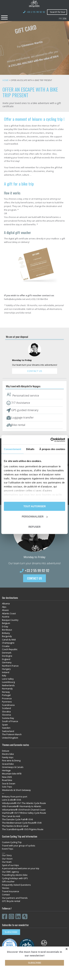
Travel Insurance (10, 891)
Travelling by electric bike (14, 874)
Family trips (7, 757)
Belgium (6, 623)
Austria (5, 616)
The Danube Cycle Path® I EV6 (17, 819)
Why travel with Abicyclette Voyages (23, 386)
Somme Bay (8, 718)
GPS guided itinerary (24, 410)
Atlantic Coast (9, 613)
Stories (5, 887)
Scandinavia (8, 704)
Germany (7, 662)
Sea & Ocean (8, 783)
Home (5, 80)
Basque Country (10, 619)
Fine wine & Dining (11, 760)
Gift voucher (8, 881)
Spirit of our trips (10, 865)
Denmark (6, 652)
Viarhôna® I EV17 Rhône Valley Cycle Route (24, 812)
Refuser (34, 526)
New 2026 (7, 776)
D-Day (5, 626)
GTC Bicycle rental (11, 901)
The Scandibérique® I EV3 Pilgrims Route (22, 829)
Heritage (6, 770)
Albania (6, 603)
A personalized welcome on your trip (20, 868)
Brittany (6, 633)
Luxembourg (8, 682)
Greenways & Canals (12, 767)
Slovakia (6, 711)
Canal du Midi (9, 639)
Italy (4, 675)
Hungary (6, 668)
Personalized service (25, 395)
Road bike (7, 780)
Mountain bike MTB (11, 773)
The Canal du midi (11, 816)
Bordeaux (7, 629)
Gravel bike (8, 763)
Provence (7, 698)
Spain (5, 724)
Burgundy (7, 636)
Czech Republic (9, 649)
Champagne (8, 642)
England (6, 659)
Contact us (34, 371)
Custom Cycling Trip (12, 842)
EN (64, 18)
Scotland (6, 708)
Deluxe (5, 750)
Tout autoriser (34, 506)
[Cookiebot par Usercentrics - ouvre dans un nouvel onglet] (50, 440)
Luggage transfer (22, 417)
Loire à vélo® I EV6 (11, 799)
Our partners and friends (15, 897)
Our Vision (7, 858)
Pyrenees (7, 701)
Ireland (5, 672)
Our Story (7, 855)
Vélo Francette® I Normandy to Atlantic (21, 806)
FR (60, 18)
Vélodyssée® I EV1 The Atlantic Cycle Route (24, 803)
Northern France (10, 665)
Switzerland (8, 731)
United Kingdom (10, 737)
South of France (10, 721)
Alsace (5, 610)
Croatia (5, 646)
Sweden (6, 727)
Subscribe (11, 932)
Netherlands (8, 685)
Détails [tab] (30, 449)
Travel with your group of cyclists (18, 845)
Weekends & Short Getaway (16, 790)
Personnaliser (33, 516)
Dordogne (7, 655)
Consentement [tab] (12, 449)
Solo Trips (7, 786)
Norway (6, 691)
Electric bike (8, 753)
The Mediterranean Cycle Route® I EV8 (21, 822)
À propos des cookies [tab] (52, 449)
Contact (6, 894)
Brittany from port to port (14, 796)
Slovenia (6, 714)
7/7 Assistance (20, 403)
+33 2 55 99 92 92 (36, 11)
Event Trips (7, 848)
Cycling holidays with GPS (15, 878)
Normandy (7, 688)
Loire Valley (8, 678)
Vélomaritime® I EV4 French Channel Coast (23, 809)
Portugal (6, 695)
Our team (7, 861)
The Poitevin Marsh (12, 734)
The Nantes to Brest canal (15, 825)
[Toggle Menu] (4, 17)
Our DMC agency (10, 871)
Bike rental (18, 425)
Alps (4, 606)
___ (3, 852)
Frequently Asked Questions (16, 884)
